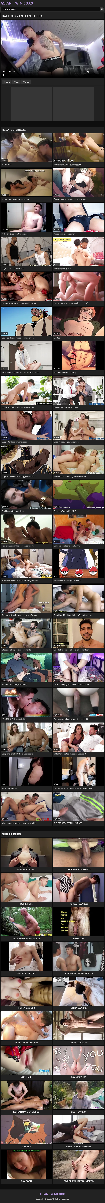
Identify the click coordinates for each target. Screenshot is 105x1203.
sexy (8, 82)
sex (17, 82)
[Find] (102, 9)
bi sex (27, 82)
